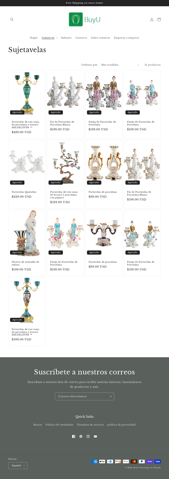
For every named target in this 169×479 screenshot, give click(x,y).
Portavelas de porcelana (103, 192)
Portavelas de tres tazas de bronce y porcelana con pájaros (64, 195)
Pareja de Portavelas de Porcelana (102, 123)
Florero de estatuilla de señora (25, 263)
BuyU (136, 468)
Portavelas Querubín (24, 192)
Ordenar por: (89, 64)
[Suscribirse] (110, 396)
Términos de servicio (90, 424)
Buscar (38, 424)
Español (16, 465)
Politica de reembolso (59, 424)
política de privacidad (121, 424)
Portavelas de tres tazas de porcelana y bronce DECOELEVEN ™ (25, 125)
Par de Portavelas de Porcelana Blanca (62, 123)
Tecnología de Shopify (150, 468)
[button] (12, 19)
